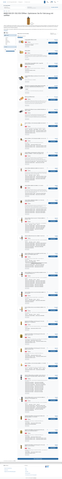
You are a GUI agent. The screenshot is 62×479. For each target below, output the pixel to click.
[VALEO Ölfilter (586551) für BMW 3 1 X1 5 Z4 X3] (21, 187)
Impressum (6, 469)
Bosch (6, 43)
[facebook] (46, 466)
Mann (6, 38)
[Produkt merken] (47, 39)
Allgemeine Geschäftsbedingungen (10, 471)
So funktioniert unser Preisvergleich (31, 474)
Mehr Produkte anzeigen (38, 458)
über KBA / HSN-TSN (54, 7)
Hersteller (7, 35)
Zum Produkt (53, 42)
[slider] (5, 51)
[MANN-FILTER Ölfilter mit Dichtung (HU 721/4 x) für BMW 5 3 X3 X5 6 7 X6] (21, 350)
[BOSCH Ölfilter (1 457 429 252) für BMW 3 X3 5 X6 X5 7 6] (21, 125)
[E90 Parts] (4, 2)
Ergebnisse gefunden (22, 36)
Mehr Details (27, 46)
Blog (26, 468)
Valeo (6, 44)
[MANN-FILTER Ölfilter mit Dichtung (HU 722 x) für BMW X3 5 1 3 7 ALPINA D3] (21, 323)
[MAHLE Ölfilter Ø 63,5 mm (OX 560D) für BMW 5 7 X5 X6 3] (21, 309)
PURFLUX (7, 37)
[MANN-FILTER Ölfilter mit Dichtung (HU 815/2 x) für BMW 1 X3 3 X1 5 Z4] (21, 335)
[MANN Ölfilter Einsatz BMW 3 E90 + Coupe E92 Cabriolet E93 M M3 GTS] (21, 65)
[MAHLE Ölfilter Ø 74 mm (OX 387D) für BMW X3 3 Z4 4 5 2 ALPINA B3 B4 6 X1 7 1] (21, 274)
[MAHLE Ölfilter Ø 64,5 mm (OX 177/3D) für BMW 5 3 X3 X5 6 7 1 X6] (21, 220)
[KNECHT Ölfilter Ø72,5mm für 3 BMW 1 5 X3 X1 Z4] (21, 237)
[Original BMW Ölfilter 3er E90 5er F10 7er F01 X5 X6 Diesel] (21, 78)
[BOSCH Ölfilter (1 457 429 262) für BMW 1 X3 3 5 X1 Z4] (21, 140)
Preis (6, 46)
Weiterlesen (6, 30)
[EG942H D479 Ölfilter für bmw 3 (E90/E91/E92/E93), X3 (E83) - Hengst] (21, 111)
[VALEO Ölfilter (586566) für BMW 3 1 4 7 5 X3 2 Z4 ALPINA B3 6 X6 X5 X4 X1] (21, 202)
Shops (26, 469)
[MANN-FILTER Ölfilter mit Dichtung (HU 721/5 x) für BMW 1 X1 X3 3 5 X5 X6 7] (21, 446)
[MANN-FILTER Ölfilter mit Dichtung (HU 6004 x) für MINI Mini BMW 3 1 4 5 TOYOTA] (21, 417)
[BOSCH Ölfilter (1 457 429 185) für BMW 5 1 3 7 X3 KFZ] (21, 365)
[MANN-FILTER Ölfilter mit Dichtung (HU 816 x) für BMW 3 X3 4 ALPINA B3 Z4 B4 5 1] (21, 431)
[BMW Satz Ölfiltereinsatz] (21, 98)
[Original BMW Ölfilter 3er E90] (21, 41)
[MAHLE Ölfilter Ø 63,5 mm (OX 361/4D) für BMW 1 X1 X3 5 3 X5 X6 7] (21, 294)
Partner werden (27, 473)
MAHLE (7, 39)
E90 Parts (35, 477)
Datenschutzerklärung (8, 468)
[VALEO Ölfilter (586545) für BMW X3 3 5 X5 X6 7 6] (21, 170)
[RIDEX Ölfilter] (21, 52)
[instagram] (48, 466)
